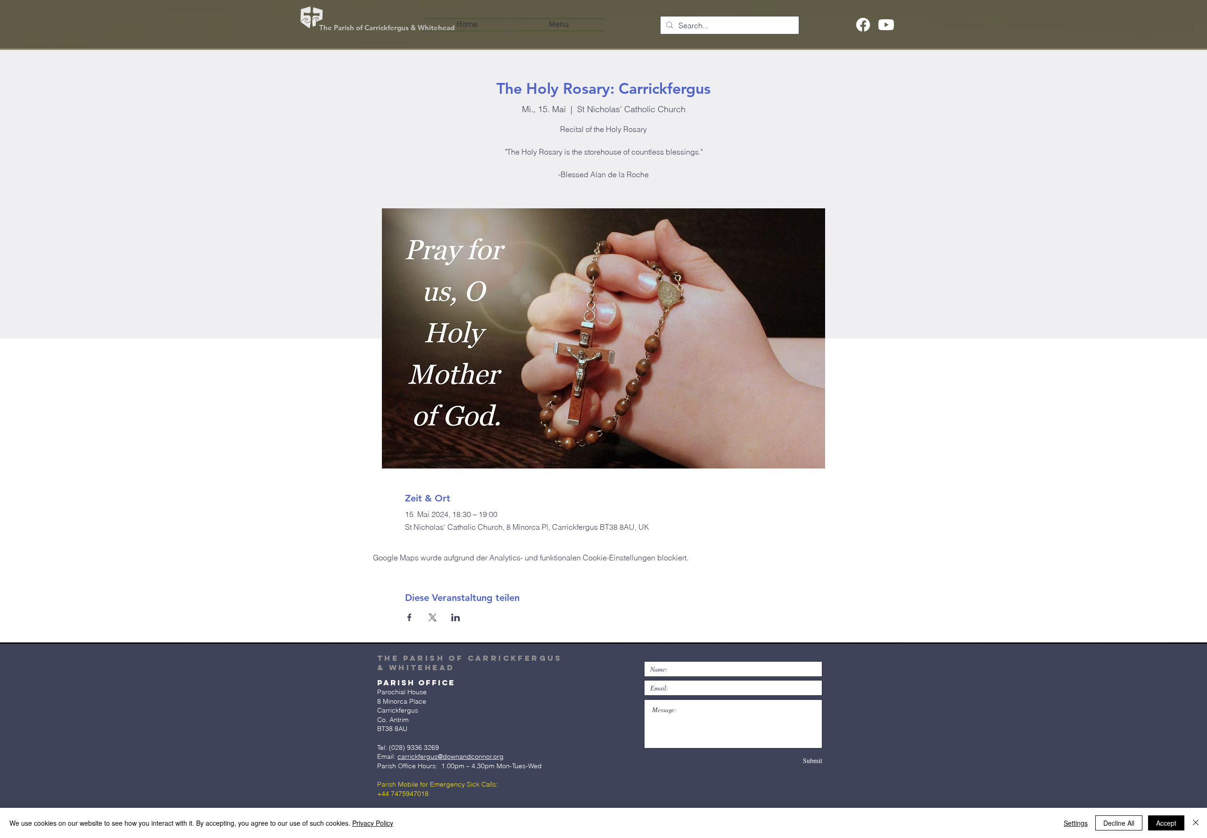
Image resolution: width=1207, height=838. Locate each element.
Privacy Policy (372, 823)
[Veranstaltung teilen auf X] (432, 617)
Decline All (1118, 823)
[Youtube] (886, 25)
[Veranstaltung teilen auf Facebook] (409, 617)
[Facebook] (863, 25)
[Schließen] (1195, 822)
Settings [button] (1076, 823)
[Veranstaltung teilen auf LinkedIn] (455, 617)
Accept (1166, 823)
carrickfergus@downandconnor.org (450, 756)
